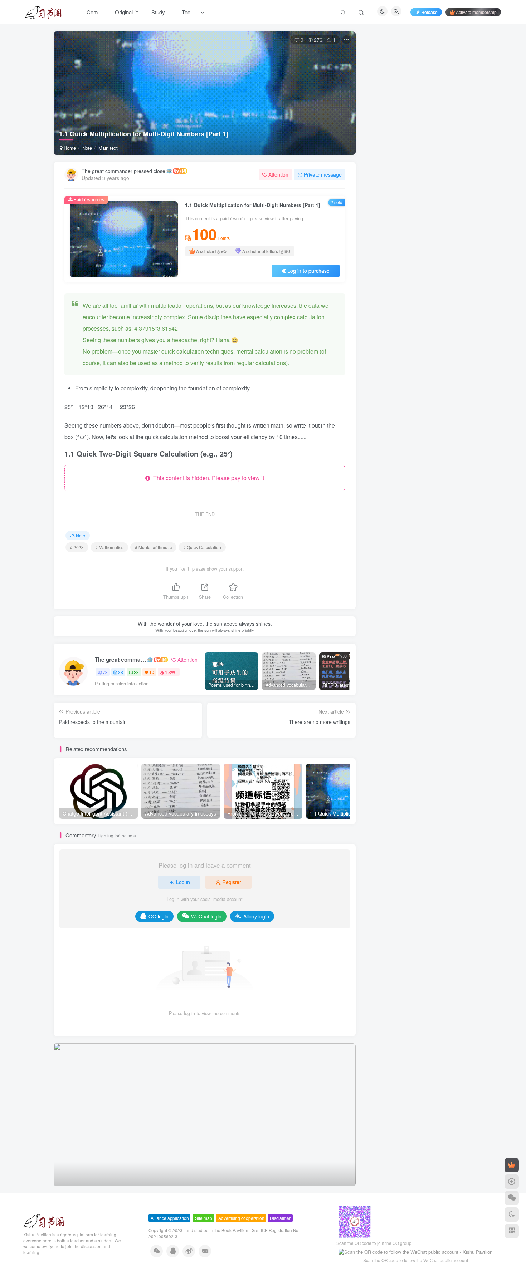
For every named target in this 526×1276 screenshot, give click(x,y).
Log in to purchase (308, 270)
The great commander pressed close (123, 170)
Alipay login (256, 916)
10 (151, 672)
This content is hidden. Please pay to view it (207, 478)
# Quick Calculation (202, 547)
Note (87, 147)
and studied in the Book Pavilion (217, 1230)
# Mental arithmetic (153, 547)
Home (69, 147)
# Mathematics (109, 547)
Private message (323, 174)
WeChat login (206, 916)
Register (231, 882)
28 (136, 672)
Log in (183, 882)
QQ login (158, 916)
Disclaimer (280, 1218)
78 (105, 672)
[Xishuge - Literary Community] (43, 1220)
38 (120, 672)
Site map (203, 1218)
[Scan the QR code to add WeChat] (512, 1198)
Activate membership (476, 12)
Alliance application (170, 1218)
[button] (53, 1113)
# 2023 (77, 547)
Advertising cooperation (241, 1218)
